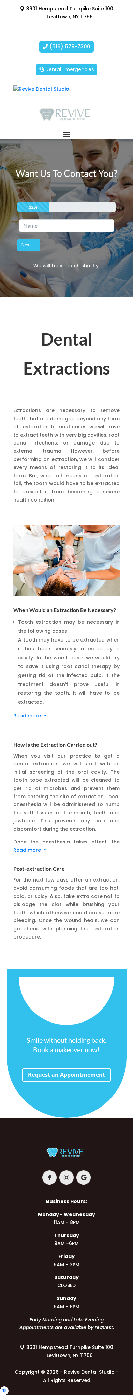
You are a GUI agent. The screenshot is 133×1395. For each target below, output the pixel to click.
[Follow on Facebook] (49, 1177)
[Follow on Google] (83, 1177)
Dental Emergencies (69, 69)
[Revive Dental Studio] (41, 89)
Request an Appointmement (66, 1075)
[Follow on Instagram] (66, 1177)
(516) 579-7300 (69, 46)
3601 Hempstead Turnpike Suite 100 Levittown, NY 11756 (69, 12)
